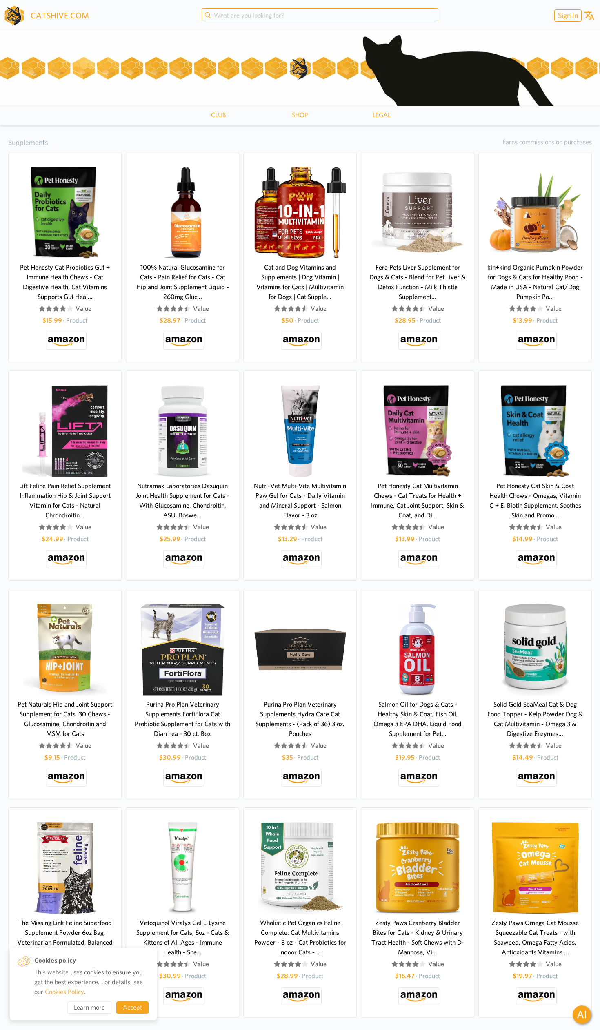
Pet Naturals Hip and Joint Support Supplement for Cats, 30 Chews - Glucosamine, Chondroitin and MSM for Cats (65, 719)
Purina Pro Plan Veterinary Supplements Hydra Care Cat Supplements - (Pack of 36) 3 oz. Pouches (300, 719)
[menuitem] (567, 15)
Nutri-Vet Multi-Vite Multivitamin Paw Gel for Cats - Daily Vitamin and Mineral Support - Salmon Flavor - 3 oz (300, 500)
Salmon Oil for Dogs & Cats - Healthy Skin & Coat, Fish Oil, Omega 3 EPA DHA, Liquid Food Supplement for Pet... (417, 719)
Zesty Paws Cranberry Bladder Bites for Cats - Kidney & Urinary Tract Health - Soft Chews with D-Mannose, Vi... (417, 937)
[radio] (42, 308)
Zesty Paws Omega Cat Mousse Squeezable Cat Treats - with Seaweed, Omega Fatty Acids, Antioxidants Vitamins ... (535, 937)
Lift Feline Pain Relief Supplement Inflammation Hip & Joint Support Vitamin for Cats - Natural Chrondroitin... (65, 500)
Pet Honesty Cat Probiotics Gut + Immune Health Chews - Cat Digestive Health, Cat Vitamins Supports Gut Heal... (65, 282)
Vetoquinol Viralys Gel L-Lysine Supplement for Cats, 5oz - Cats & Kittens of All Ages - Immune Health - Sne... (182, 937)
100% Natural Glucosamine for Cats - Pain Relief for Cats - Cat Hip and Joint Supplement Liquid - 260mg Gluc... (182, 282)
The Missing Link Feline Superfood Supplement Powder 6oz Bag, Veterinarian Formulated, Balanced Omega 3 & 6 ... (65, 937)
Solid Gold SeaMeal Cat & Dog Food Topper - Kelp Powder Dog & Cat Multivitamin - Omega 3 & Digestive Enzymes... (535, 719)
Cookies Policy (64, 992)
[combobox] (320, 15)
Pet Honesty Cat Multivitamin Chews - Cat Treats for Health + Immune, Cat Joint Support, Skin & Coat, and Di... (417, 500)
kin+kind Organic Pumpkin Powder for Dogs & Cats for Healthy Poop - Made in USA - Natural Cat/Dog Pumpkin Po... (535, 282)
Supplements (28, 142)
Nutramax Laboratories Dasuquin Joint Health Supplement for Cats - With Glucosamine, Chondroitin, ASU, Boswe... (182, 500)
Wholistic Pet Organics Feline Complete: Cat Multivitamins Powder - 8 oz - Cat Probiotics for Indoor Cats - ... (300, 937)
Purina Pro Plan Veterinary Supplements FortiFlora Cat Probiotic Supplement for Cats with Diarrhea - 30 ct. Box (182, 719)
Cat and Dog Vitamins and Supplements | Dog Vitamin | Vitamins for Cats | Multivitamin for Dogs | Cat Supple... (300, 282)
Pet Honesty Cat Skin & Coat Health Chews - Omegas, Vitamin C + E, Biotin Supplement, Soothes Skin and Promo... (535, 500)
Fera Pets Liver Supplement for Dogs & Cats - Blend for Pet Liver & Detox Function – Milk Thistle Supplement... (417, 282)
